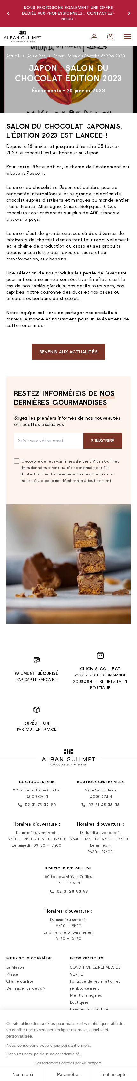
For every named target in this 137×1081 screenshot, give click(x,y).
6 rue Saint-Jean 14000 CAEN (100, 793)
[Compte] (94, 37)
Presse (12, 974)
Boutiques (79, 1002)
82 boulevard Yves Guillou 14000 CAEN (37, 793)
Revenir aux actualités (69, 351)
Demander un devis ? (25, 988)
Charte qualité (19, 981)
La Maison (15, 967)
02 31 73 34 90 (40, 805)
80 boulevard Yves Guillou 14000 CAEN (69, 880)
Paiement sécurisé (37, 673)
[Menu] (127, 36)
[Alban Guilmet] (22, 36)
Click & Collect (100, 669)
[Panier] (110, 37)
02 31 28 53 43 (72, 891)
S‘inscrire (102, 440)
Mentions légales (86, 995)
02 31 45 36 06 (103, 805)
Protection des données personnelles (56, 474)
